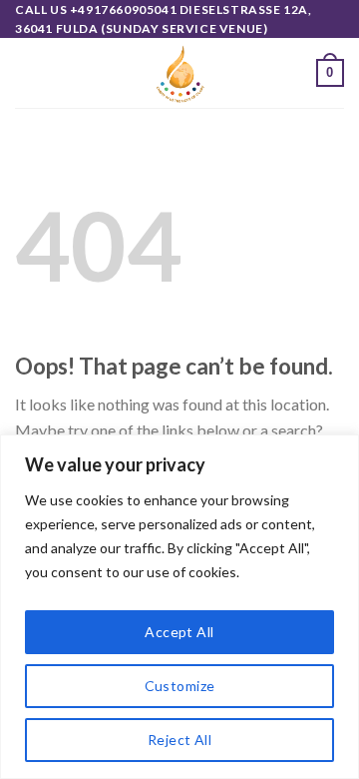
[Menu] (27, 73)
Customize (180, 685)
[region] (179, 606)
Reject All (179, 739)
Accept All (179, 631)
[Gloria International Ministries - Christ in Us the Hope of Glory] (179, 73)
